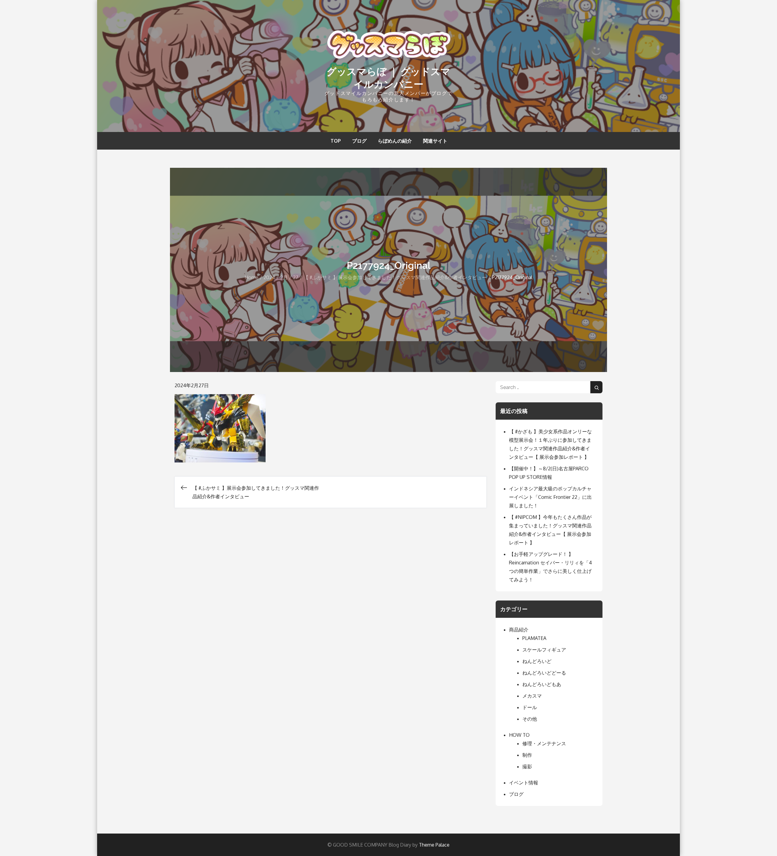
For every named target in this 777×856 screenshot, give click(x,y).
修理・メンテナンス (544, 743)
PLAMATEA (534, 638)
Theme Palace (434, 845)
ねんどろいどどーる (544, 673)
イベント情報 (523, 783)
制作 (527, 755)
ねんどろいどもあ (541, 684)
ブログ (359, 141)
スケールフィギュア (544, 650)
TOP (336, 141)
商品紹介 (518, 630)
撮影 (527, 766)
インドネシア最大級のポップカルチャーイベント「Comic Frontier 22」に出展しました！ (550, 497)
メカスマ (532, 696)
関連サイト (435, 141)
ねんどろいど (536, 661)
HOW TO (519, 735)
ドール (529, 707)
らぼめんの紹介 (395, 141)
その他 (529, 719)
